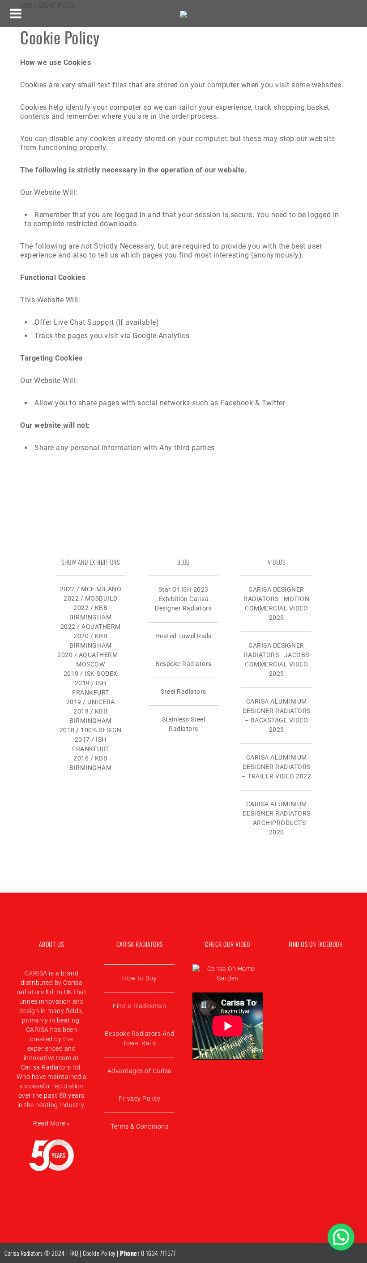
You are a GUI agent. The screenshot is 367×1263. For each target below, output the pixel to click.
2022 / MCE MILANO (91, 589)
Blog (183, 562)
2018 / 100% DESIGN (91, 730)
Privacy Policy (139, 1098)
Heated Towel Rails (183, 636)
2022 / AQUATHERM (90, 626)
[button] (341, 1237)
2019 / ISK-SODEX (91, 673)
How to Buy (139, 978)
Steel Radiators (183, 691)
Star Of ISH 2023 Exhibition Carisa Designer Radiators (183, 599)
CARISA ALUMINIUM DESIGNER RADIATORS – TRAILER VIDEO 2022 (276, 767)
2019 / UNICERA (90, 701)
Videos (276, 562)
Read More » (51, 1123)
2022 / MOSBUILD (91, 598)
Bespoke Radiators (183, 663)
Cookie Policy (99, 1253)
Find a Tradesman (139, 1006)
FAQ (73, 1253)
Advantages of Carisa (139, 1070)
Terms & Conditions (139, 1126)
